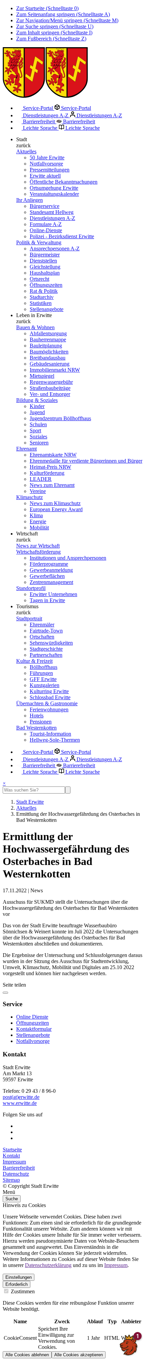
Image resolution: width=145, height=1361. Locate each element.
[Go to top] (5, 993)
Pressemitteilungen (49, 170)
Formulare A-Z (46, 224)
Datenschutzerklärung (48, 1265)
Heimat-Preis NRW (50, 467)
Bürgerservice (44, 206)
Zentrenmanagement (51, 582)
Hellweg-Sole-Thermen (55, 740)
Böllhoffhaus (43, 667)
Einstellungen (18, 1277)
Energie (38, 521)
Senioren (39, 442)
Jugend (37, 412)
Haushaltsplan (45, 273)
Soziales (38, 436)
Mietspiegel (42, 376)
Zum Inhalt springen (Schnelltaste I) (54, 32)
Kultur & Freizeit (34, 661)
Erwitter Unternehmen (53, 594)
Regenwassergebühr (51, 382)
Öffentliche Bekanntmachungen (63, 182)
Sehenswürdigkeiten (51, 643)
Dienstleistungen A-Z (46, 115)
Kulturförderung (47, 473)
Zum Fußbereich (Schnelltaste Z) (51, 38)
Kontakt (11, 1155)
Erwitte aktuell (45, 176)
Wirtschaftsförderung (38, 552)
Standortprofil (31, 588)
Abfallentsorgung (48, 333)
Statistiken (41, 303)
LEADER (41, 479)
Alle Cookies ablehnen (27, 1354)
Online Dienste (32, 1017)
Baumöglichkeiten (49, 351)
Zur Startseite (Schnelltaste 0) (47, 8)
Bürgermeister (45, 254)
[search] (34, 790)
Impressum (14, 1162)
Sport (35, 430)
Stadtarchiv (42, 297)
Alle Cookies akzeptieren (78, 1354)
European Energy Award (56, 509)
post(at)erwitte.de (21, 1097)
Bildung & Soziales (37, 400)
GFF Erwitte (43, 679)
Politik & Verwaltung (38, 242)
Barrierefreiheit (39, 121)
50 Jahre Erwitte (47, 157)
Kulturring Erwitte (49, 691)
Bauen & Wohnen (35, 327)
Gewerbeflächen (47, 576)
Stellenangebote (46, 309)
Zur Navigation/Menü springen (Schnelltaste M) (67, 20)
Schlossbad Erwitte (50, 697)
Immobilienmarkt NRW (55, 370)
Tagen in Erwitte (47, 600)
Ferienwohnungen (49, 709)
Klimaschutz (29, 497)
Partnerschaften (46, 655)
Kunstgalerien (44, 685)
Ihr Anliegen (29, 200)
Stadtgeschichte (46, 649)
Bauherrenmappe (48, 339)
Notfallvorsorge (46, 163)
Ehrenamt (26, 449)
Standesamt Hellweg (52, 212)
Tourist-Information (50, 734)
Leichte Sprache (40, 128)
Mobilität (39, 527)
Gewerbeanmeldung (51, 570)
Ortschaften (42, 637)
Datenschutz (16, 1174)
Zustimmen (22, 1291)
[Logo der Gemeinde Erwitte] (45, 96)
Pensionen (41, 721)
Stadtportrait (29, 618)
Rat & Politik (44, 291)
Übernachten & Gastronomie (47, 703)
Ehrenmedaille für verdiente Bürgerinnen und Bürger (86, 461)
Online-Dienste (46, 230)
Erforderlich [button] (16, 1284)
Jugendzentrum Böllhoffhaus (60, 418)
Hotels (37, 715)
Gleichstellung (45, 267)
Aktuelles (26, 151)
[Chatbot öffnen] (129, 1345)
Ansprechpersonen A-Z (55, 248)
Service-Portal (38, 108)
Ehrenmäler (42, 624)
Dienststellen (43, 261)
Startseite (12, 1149)
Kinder (37, 406)
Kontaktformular (34, 1029)
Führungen (41, 673)
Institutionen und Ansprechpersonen (68, 558)
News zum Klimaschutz (55, 503)
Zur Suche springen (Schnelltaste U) (54, 26)
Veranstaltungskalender (54, 194)
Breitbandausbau (47, 358)
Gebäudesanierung (49, 364)
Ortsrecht (39, 279)
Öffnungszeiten (46, 285)
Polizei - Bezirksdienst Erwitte (62, 236)
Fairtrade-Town (46, 630)
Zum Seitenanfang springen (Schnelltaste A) (63, 14)
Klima (36, 515)
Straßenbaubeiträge (50, 388)
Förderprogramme (49, 564)
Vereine (38, 491)
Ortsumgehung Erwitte (54, 188)
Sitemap (11, 1180)
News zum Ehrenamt (52, 485)
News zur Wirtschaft (38, 546)
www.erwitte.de (20, 1103)
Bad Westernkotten (36, 728)
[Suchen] (67, 790)
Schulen (38, 424)
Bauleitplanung (46, 345)
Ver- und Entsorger (50, 394)
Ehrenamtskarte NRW (53, 455)
